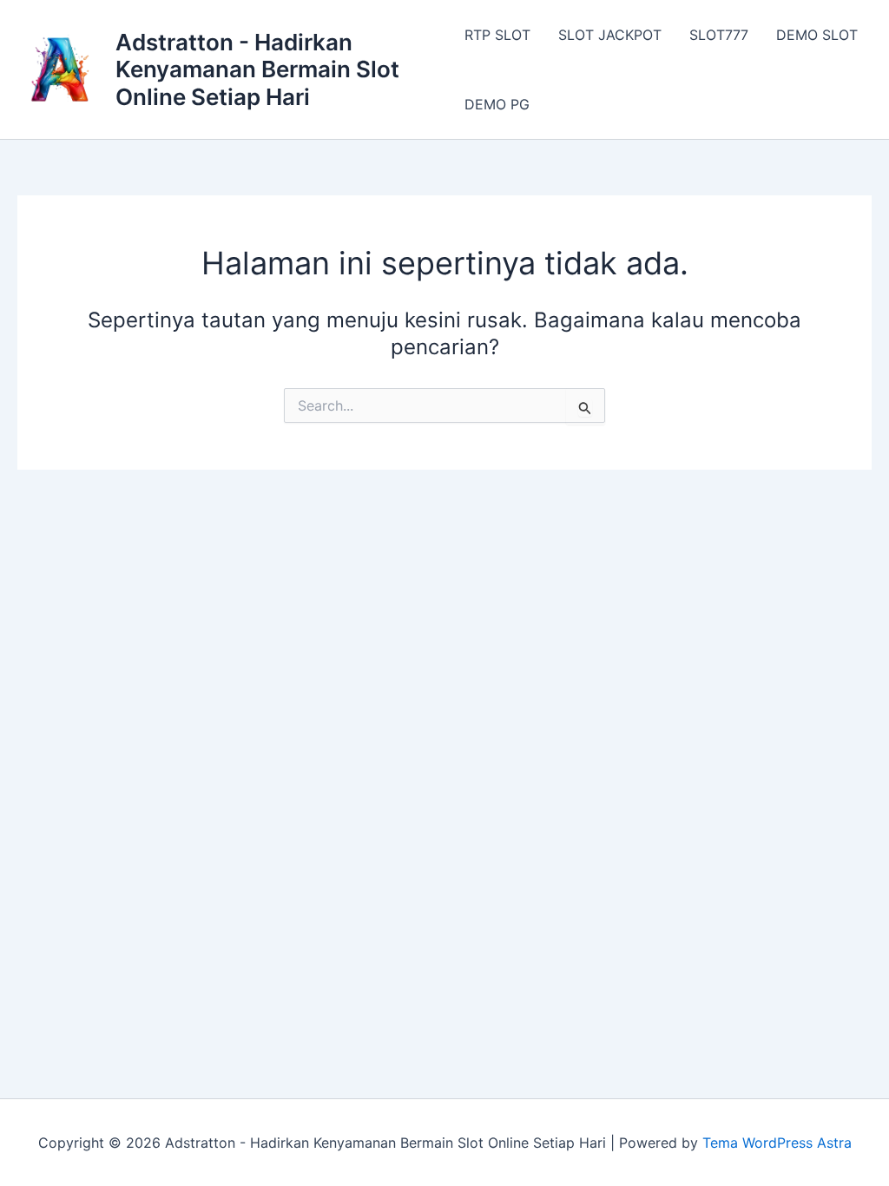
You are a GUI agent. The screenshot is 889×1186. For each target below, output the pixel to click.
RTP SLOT (497, 34)
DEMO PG (497, 104)
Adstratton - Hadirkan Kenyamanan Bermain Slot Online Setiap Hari (257, 69)
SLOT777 (718, 34)
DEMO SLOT (817, 34)
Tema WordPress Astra (777, 1142)
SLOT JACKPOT (610, 34)
